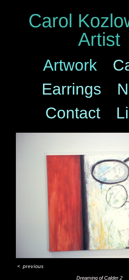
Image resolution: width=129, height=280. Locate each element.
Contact (72, 113)
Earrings (71, 89)
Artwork (70, 65)
